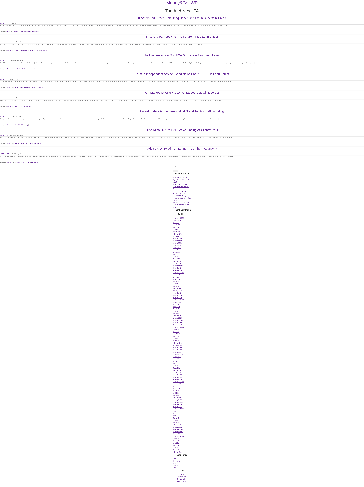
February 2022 (177, 234)
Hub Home (176, 461)
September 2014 (178, 436)
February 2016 (177, 397)
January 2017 (177, 372)
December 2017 (178, 347)
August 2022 (177, 220)
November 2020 (178, 268)
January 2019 (177, 318)
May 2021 (176, 254)
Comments (35, 31)
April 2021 (176, 257)
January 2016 (177, 400)
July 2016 (176, 386)
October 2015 (177, 406)
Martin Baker (4, 23)
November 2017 (178, 350)
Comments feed (182, 479)
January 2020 (177, 291)
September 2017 (178, 354)
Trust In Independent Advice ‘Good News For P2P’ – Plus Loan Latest (182, 74)
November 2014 (178, 431)
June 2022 (176, 225)
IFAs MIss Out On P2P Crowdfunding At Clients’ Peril (182, 130)
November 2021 (178, 241)
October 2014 (177, 434)
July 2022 (176, 222)
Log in (182, 474)
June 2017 (176, 361)
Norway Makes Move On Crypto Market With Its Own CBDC (182, 180)
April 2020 (176, 284)
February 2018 (177, 343)
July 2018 (176, 331)
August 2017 (177, 356)
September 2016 (178, 381)
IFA (20, 31)
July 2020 (176, 277)
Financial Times (19, 162)
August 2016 (177, 384)
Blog (8, 31)
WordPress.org (182, 481)
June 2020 (176, 279)
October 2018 (177, 325)
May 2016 (176, 391)
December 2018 (178, 320)
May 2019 (176, 309)
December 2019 (178, 293)
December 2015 (178, 402)
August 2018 (177, 329)
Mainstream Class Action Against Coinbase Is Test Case (181, 205)
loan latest (20, 87)
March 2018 (176, 341)
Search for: (176, 166)
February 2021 (177, 261)
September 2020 (178, 272)
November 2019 (178, 295)
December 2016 (178, 375)
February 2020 (177, 288)
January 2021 (177, 263)
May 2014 (176, 445)
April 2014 (176, 447)
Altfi (16, 143)
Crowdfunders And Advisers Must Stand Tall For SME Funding (182, 111)
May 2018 (176, 336)
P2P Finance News (23, 50)
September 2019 (178, 300)
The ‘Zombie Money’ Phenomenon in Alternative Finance (182, 198)
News (9, 50)
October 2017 (177, 352)
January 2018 (177, 345)
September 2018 (178, 327)
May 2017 (176, 363)
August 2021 (177, 247)
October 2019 (177, 297)
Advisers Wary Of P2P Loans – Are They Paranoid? (182, 148)
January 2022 (177, 236)
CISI (16, 125)
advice (16, 31)
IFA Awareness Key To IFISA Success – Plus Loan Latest (182, 55)
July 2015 (176, 413)
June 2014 (176, 443)
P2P (22, 106)
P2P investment (34, 50)
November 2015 (178, 404)
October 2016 (177, 379)
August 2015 (177, 411)
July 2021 (176, 250)
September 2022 (178, 218)
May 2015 (176, 418)
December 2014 (178, 429)
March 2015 (176, 422)
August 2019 (177, 302)
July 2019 (176, 304)
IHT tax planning (26, 31)
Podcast (175, 465)
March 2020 (176, 286)
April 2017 (176, 366)
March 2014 (176, 450)
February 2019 (177, 316)
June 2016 (176, 388)
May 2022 (176, 227)
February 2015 (177, 425)
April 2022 (176, 229)
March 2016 (176, 395)
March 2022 (176, 232)
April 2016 (176, 393)
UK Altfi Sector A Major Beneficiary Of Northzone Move (181, 187)
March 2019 (176, 313)
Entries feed (182, 477)
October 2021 (177, 243)
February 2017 (177, 370)
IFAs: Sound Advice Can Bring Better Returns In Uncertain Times (182, 18)
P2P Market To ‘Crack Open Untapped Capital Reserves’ (182, 92)
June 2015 (176, 416)
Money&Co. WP (182, 2)
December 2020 (178, 266)
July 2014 (176, 441)
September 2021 (178, 245)
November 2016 (178, 377)
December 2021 (178, 238)
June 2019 (176, 306)
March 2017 (176, 368)
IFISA (19, 69)
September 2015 (178, 409)
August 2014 (177, 438)
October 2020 (177, 270)
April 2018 (176, 338)
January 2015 (177, 427)
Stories (175, 468)
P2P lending (24, 125)
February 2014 (177, 452)
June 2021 (176, 252)
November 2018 (178, 322)
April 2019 (176, 311)
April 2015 (176, 420)
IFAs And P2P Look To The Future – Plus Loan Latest (182, 36)
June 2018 (176, 334)
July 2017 (176, 359)
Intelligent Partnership (26, 143)
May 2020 (176, 282)
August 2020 (177, 275)
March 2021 (176, 259)
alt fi (16, 106)
